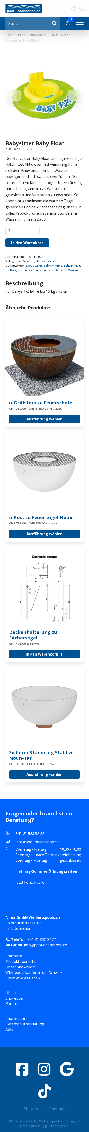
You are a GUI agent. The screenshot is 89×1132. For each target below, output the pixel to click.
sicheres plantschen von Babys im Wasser (49, 270)
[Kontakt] (75, 8)
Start (9, 35)
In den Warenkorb (27, 242)
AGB (9, 1029)
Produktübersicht (32, 35)
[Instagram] (44, 1069)
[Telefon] (81, 8)
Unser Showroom (20, 966)
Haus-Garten (61, 35)
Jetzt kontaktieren (31, 882)
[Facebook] (22, 1069)
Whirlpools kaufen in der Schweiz (33, 972)
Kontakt (12, 1003)
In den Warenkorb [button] (42, 654)
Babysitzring (34, 265)
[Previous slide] (15, 95)
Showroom (14, 998)
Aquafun (28, 261)
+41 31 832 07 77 (30, 833)
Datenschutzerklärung (24, 1023)
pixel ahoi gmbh (56, 1126)
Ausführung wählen (44, 419)
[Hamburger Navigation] (80, 23)
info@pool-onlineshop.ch (37, 841)
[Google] (66, 1069)
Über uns (13, 992)
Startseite (13, 955)
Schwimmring (53, 265)
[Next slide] (74, 95)
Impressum (15, 1018)
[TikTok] (44, 1091)
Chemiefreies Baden (22, 978)
